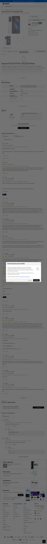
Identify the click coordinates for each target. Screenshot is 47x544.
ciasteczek (14, 267)
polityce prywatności (25, 276)
